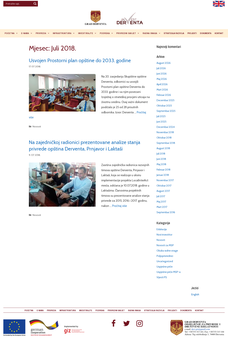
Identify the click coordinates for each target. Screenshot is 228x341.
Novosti (37, 126)
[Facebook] (113, 324)
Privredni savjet (126, 33)
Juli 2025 (161, 116)
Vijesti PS (162, 277)
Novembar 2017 (165, 180)
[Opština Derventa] (114, 17)
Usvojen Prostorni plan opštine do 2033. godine (80, 60)
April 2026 (162, 84)
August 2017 (163, 191)
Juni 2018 (161, 159)
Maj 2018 (161, 164)
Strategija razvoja (174, 33)
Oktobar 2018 (164, 137)
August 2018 (163, 148)
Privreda (41, 33)
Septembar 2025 (166, 111)
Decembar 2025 (165, 100)
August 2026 (164, 63)
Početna (10, 33)
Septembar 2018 (166, 143)
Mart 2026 (162, 89)
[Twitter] (126, 324)
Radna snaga (150, 33)
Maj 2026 (162, 79)
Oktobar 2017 (164, 185)
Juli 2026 (161, 68)
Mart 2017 (162, 207)
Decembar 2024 (166, 127)
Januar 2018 (163, 175)
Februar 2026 (164, 95)
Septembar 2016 (166, 212)
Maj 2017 (161, 201)
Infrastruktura (62, 33)
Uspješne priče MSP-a (169, 272)
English (195, 294)
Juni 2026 (162, 73)
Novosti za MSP (165, 245)
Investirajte (85, 33)
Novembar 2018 (165, 132)
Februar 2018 (163, 169)
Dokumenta (205, 33)
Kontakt (219, 33)
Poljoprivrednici (165, 256)
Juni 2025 (161, 121)
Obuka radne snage (167, 250)
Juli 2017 (161, 196)
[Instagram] (139, 324)
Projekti (192, 33)
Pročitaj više (119, 206)
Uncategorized (165, 261)
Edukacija (162, 229)
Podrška (105, 33)
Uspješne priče (165, 266)
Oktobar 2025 (164, 105)
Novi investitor (164, 234)
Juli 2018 (161, 153)
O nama (25, 33)
